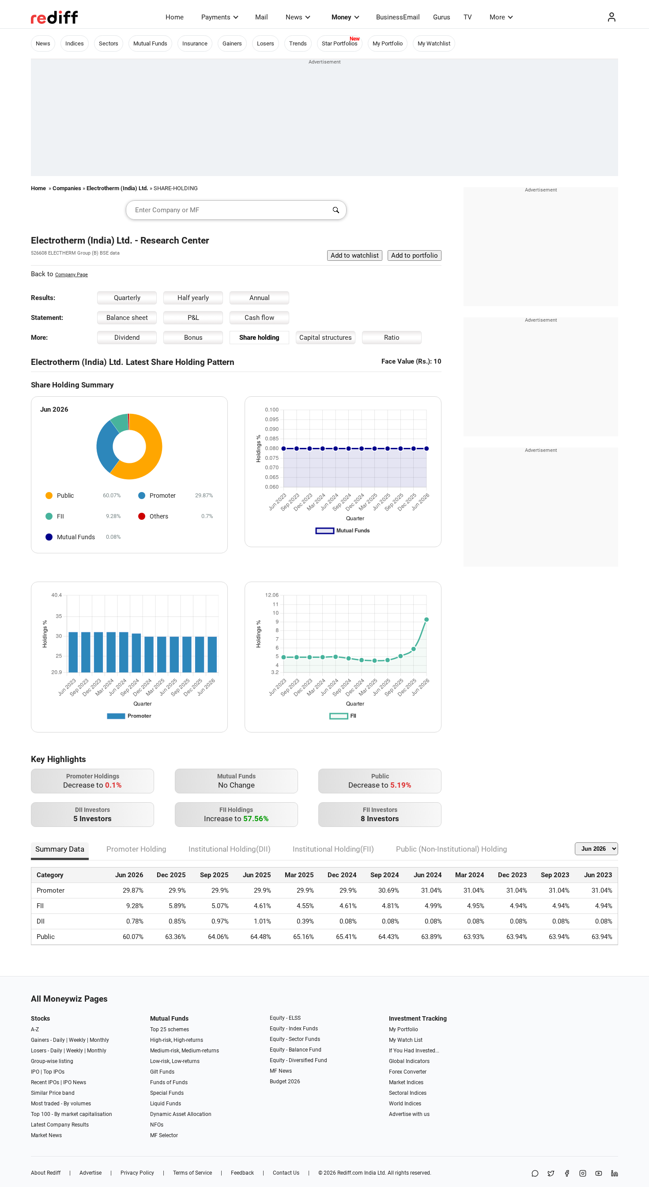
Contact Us (286, 1173)
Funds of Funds (169, 1082)
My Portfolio (388, 43)
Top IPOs (53, 1072)
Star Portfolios (340, 43)
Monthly (99, 1040)
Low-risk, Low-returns (175, 1061)
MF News (281, 1071)
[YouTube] (598, 1174)
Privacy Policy (137, 1173)
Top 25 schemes (169, 1029)
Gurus (441, 17)
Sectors (108, 43)
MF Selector (164, 1135)
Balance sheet (127, 318)
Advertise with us (409, 1114)
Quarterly (127, 298)
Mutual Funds (150, 43)
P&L (193, 318)
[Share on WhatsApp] (535, 1174)
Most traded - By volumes (61, 1104)
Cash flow (259, 318)
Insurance (195, 43)
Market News (46, 1135)
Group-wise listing (52, 1061)
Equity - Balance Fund (295, 1050)
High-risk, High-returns (176, 1040)
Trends (298, 43)
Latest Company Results (60, 1125)
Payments (215, 17)
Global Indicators (409, 1061)
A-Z (35, 1029)
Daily (59, 1040)
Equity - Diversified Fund (298, 1060)
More (497, 17)
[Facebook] (566, 1174)
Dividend (127, 338)
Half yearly (193, 298)
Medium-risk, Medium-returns (184, 1051)
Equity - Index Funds (294, 1028)
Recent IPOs (45, 1082)
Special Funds (167, 1093)
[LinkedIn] (614, 1174)
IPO (35, 1072)
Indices (74, 43)
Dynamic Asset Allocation (180, 1114)
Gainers (232, 43)
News (294, 17)
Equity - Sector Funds (295, 1039)
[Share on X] (551, 1174)
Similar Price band (53, 1093)
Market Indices (406, 1082)
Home (175, 17)
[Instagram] (582, 1174)
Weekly (77, 1040)
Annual (259, 298)
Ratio (392, 338)
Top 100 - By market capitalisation (71, 1114)
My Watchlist (434, 43)
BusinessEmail (398, 17)
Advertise (90, 1173)
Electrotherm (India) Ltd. (117, 188)
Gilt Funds (162, 1072)
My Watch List (406, 1040)
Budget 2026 (285, 1081)
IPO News (74, 1082)
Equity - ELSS (285, 1018)
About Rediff (45, 1173)
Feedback (242, 1173)
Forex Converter (407, 1072)
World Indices (405, 1104)
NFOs (156, 1125)
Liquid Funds (165, 1104)
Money (341, 17)
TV (468, 17)
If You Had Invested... (414, 1051)
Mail (261, 17)
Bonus (193, 338)
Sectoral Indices (407, 1093)
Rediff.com (350, 1173)
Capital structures (325, 338)
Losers (265, 43)
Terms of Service (192, 1173)
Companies (67, 188)
